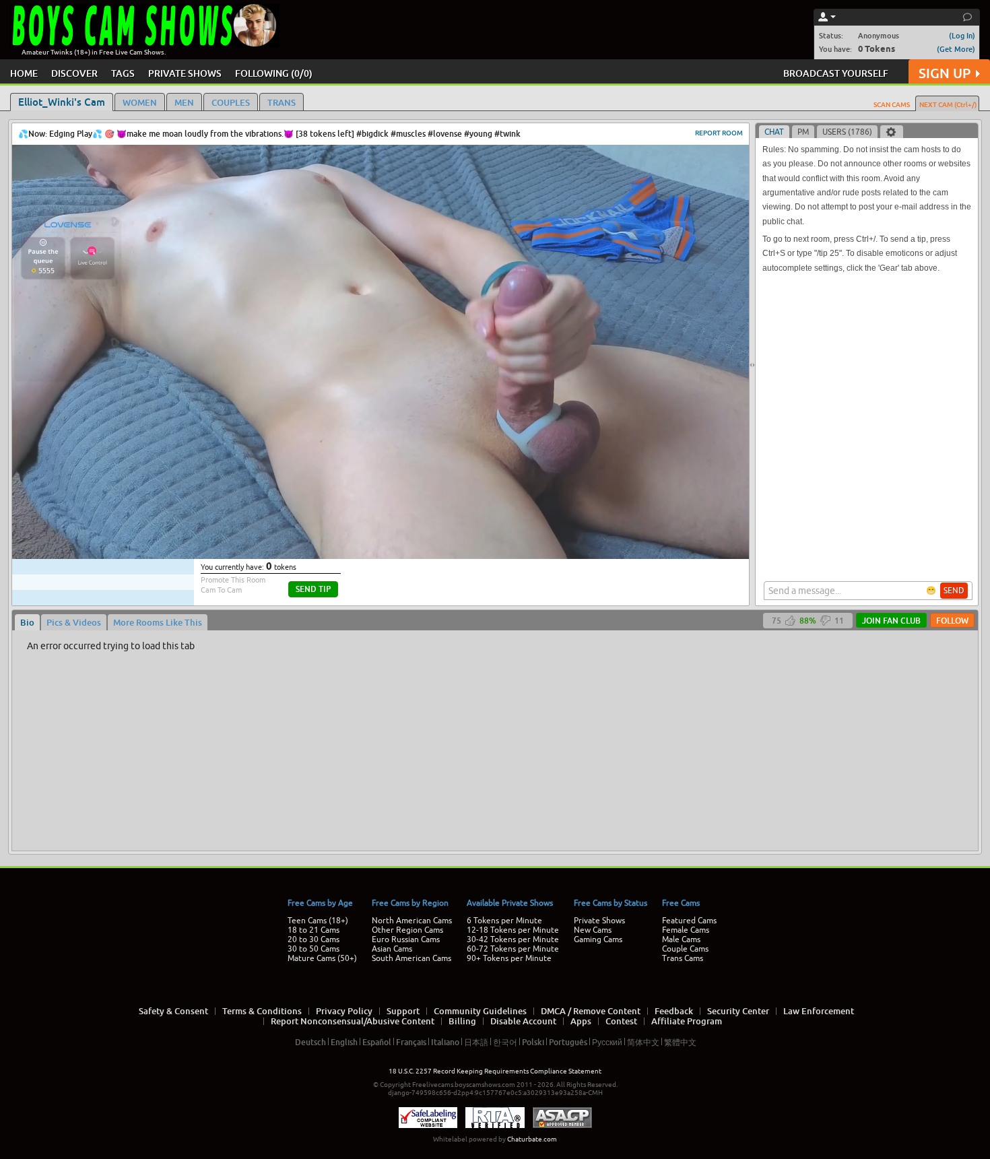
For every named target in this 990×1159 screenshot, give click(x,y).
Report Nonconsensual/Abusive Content (352, 1021)
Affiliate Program (686, 1021)
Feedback (674, 1010)
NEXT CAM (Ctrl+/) (948, 104)
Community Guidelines (480, 1010)
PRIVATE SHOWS (185, 73)
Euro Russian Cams (406, 939)
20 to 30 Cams (313, 939)
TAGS (123, 73)
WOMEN (140, 102)
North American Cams (412, 920)
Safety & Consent (173, 1010)
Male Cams (681, 939)
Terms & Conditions (262, 1010)
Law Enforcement (818, 1010)
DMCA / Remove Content (590, 1010)
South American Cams (411, 958)
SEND (954, 590)
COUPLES (230, 102)
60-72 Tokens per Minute (513, 949)
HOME (24, 73)
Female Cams (685, 930)
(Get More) (956, 48)
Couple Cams (685, 949)
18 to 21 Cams (313, 930)
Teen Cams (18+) (318, 920)
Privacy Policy (344, 1010)
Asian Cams (392, 949)
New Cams (593, 930)
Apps (580, 1021)
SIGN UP (944, 73)
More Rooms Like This (157, 622)
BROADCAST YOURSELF (835, 73)
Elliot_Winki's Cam (61, 102)
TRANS (281, 102)
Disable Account (523, 1021)
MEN (184, 102)
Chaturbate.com (532, 1139)
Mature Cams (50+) (322, 958)
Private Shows (599, 920)
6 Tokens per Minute (504, 920)
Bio (27, 622)
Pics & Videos (73, 622)
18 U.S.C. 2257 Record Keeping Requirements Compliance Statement (495, 1071)
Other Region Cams (407, 930)
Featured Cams (689, 920)
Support (403, 1010)
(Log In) (962, 35)
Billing (462, 1021)
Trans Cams (682, 958)
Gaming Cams (598, 939)
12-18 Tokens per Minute (513, 930)
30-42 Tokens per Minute (513, 939)
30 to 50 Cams (313, 949)
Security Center (738, 1010)
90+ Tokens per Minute (509, 958)
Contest (621, 1021)
